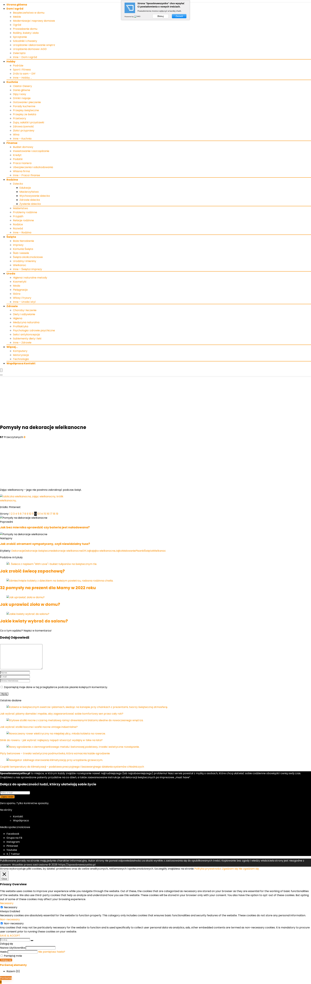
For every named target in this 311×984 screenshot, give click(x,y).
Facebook (12, 834)
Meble (17, 17)
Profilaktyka (20, 326)
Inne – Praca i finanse (26, 175)
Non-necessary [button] (10, 919)
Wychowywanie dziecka (34, 196)
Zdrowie (12, 306)
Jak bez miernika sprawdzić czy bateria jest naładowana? (45, 527)
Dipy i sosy (19, 94)
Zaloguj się (6, 960)
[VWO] (137, 16)
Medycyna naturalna (26, 322)
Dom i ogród (14, 9)
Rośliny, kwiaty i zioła (26, 33)
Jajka (89, 551)
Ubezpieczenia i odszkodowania (33, 167)
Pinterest (12, 846)
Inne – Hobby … (22, 78)
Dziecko (18, 184)
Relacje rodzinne (23, 220)
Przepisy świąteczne (26, 110)
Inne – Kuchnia (22, 138)
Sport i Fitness (22, 69)
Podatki (18, 159)
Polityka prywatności (207, 869)
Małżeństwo (20, 208)
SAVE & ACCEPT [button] (10, 935)
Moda (16, 286)
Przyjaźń (18, 216)
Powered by (129, 16)
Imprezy (18, 245)
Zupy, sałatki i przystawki (28, 122)
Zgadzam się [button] (230, 869)
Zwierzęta (19, 53)
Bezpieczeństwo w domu (28, 13)
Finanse (11, 143)
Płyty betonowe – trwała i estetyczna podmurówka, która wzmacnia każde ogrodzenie (55, 753)
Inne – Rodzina (22, 232)
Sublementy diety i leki (27, 338)
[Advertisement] (155, 400)
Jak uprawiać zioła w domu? (30, 604)
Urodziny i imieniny (24, 261)
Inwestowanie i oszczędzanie (31, 151)
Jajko (118, 551)
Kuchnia (12, 82)
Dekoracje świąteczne (38, 551)
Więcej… (12, 347)
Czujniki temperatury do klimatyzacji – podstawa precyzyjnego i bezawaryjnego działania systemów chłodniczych (72, 767)
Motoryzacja (21, 355)
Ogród (17, 25)
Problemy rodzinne (25, 212)
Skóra (16, 294)
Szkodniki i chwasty (25, 41)
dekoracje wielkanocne (67, 551)
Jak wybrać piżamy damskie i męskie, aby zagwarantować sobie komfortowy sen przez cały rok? (61, 714)
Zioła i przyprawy (23, 130)
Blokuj (160, 16)
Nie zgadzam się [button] (249, 869)
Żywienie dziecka (30, 204)
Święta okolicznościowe (28, 257)
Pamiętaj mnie (12, 956)
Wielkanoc (19, 265)
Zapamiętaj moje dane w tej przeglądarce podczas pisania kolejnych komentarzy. (56, 687)
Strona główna (16, 4)
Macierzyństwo (29, 192)
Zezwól (179, 16)
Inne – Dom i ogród (25, 57)
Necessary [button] (6, 903)
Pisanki (140, 551)
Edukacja (25, 188)
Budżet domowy (23, 147)
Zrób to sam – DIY (24, 73)
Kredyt (17, 155)
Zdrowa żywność (23, 126)
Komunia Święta (23, 249)
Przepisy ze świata (24, 114)
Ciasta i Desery (22, 86)
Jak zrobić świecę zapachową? (32, 571)
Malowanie (129, 551)
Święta (11, 237)
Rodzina (12, 180)
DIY (84, 551)
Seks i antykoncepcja (26, 334)
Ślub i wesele (21, 253)
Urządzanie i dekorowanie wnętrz (34, 45)
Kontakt (18, 816)
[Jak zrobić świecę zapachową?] (51, 564)
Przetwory (19, 118)
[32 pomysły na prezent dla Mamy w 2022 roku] (59, 581)
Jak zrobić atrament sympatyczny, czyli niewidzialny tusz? (45, 544)
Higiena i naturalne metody (30, 277)
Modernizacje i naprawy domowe (34, 21)
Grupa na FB (14, 838)
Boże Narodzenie (23, 241)
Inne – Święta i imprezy (27, 269)
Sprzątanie (20, 37)
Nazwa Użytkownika (12, 948)
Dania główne (21, 90)
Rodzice (18, 224)
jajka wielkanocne (104, 551)
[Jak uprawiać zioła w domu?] (25, 597)
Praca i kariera (22, 163)
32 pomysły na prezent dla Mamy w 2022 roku (48, 588)
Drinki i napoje (22, 98)
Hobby (10, 61)
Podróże (18, 65)
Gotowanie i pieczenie (27, 102)
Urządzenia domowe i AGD (30, 49)
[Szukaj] (32, 940)
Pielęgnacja (20, 290)
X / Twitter (13, 854)
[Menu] (1, 370)
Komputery (20, 351)
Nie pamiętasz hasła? (51, 952)
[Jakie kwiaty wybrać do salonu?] (27, 614)
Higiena (17, 318)
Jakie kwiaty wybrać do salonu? (34, 621)
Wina (16, 134)
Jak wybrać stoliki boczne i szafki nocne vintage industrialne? (39, 727)
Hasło (3, 952)
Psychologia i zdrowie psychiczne (34, 330)
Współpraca (21, 820)
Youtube (11, 850)
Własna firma (21, 171)
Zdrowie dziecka (29, 200)
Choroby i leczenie (24, 310)
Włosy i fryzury (22, 298)
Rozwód (18, 228)
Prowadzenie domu (25, 29)
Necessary (10, 907)
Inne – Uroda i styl (24, 302)
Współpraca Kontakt (20, 363)
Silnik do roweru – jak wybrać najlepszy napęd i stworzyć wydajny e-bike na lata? (51, 740)
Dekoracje (17, 551)
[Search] (1, 374)
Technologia (21, 359)
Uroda (10, 273)
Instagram (13, 842)
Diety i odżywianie (24, 314)
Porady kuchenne (24, 106)
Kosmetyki (19, 281)
